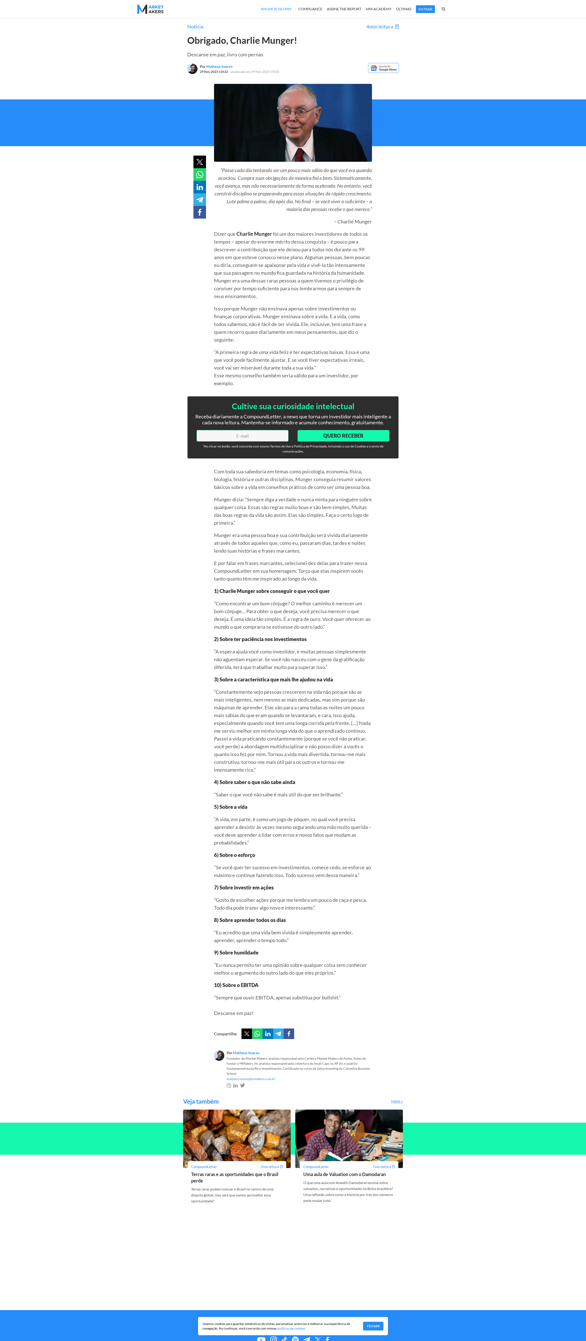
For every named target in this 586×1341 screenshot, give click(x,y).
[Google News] (383, 71)
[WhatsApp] (257, 1033)
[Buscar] (448, 9)
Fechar (373, 1326)
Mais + (397, 1101)
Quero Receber (343, 436)
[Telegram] (278, 1033)
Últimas (403, 9)
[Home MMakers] (150, 9)
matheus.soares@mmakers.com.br (251, 1079)
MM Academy (378, 9)
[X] (246, 1033)
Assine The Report (344, 9)
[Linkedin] (268, 1033)
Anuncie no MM (276, 9)
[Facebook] (289, 1033)
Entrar (425, 9)
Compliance (310, 9)
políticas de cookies (291, 1328)
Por (216, 66)
